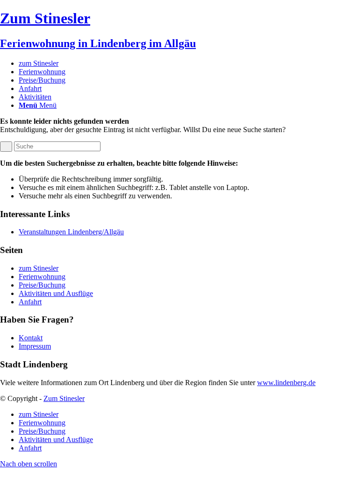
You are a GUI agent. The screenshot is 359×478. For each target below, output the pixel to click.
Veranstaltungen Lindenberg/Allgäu (71, 232)
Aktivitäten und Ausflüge (56, 293)
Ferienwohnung (42, 277)
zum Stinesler (38, 268)
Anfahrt (30, 302)
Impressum (35, 346)
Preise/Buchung (42, 285)
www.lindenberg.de (286, 383)
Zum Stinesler (64, 398)
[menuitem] (189, 63)
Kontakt (31, 338)
